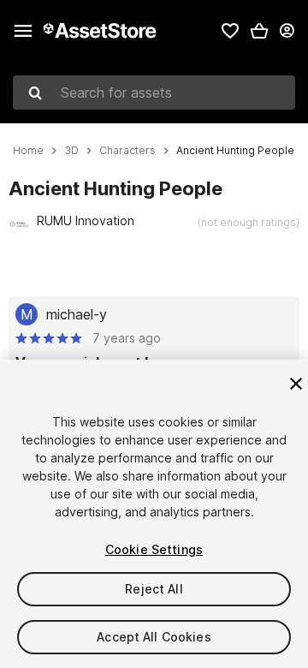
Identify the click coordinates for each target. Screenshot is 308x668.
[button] (259, 31)
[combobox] (154, 92)
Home (28, 151)
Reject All (153, 589)
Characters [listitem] (127, 151)
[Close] (296, 384)
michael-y (76, 314)
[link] (230, 31)
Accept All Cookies (154, 636)
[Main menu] (23, 31)
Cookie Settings (154, 549)
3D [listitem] (71, 151)
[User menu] (286, 30)
